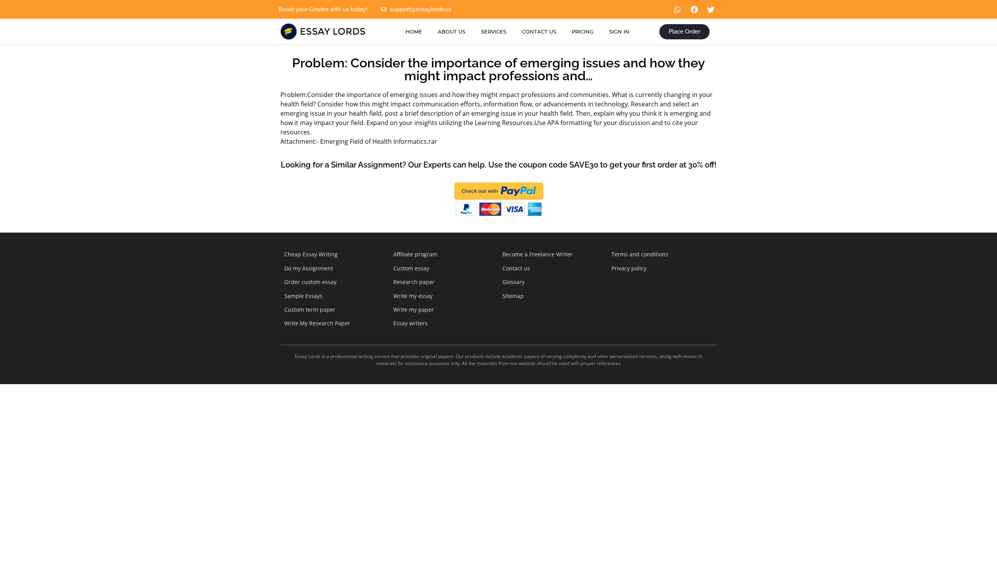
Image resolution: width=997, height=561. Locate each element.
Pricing (583, 31)
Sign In (619, 31)
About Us (451, 31)
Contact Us (539, 31)
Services (493, 31)
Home (413, 31)
